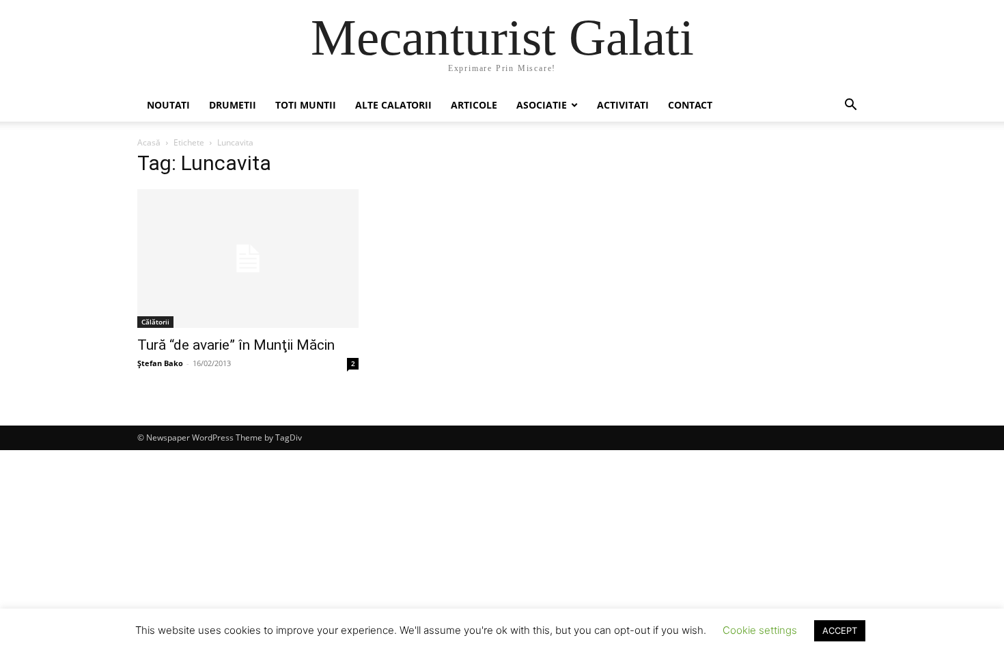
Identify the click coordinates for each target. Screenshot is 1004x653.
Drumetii (232, 104)
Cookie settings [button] (760, 630)
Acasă (149, 142)
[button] (850, 106)
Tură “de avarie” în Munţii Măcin (236, 345)
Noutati (168, 104)
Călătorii (155, 321)
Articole (474, 104)
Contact (690, 104)
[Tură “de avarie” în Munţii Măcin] (248, 258)
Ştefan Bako (160, 363)
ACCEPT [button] (839, 630)
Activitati (623, 104)
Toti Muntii (305, 104)
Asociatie (541, 104)
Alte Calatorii (393, 104)
